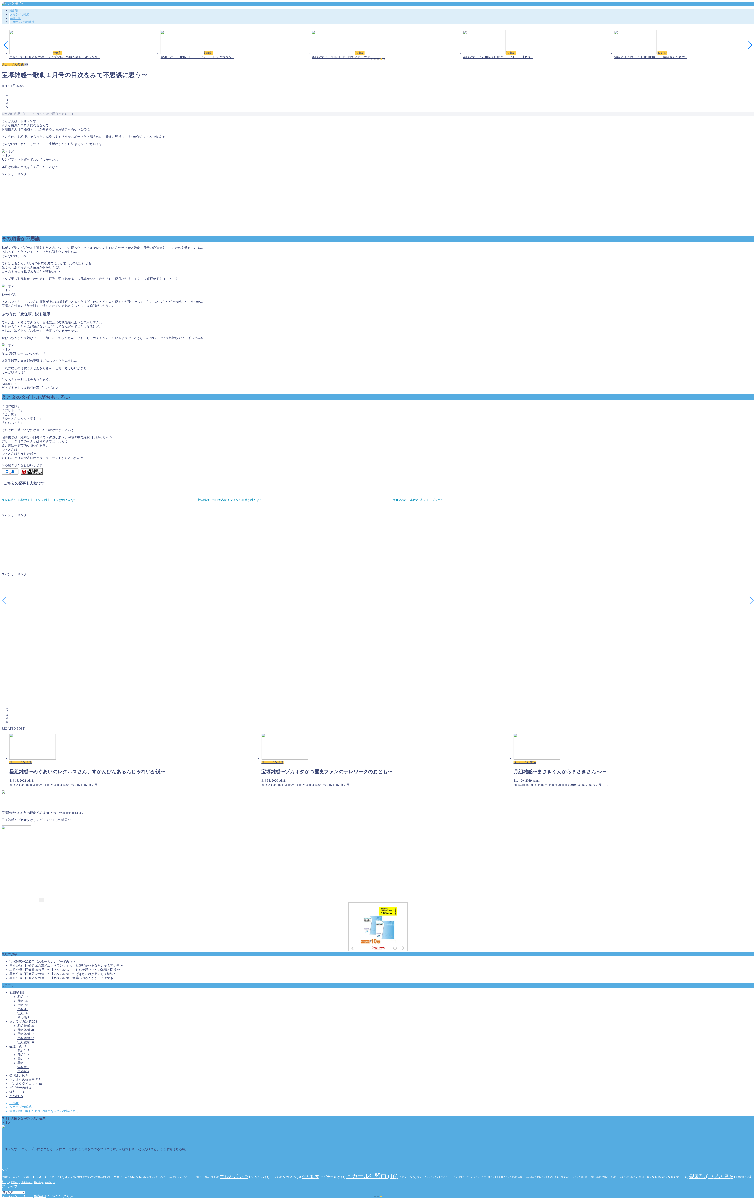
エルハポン (235, 1176)
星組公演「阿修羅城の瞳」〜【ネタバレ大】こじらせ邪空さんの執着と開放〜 (64, 969)
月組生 (23, 1054)
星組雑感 (25, 1038)
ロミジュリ (486, 1177)
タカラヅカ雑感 (19, 14)
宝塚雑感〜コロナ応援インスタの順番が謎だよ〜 (229, 500)
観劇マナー (679, 1177)
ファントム (407, 1177)
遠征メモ (16, 1092)
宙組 (22, 1013)
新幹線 (596, 1177)
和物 (541, 1177)
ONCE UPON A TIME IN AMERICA (95, 1177)
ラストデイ (441, 1177)
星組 (22, 1009)
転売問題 (742, 1177)
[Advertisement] (120, 204)
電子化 (15, 1182)
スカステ (276, 1177)
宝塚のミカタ (569, 1177)
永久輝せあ (645, 1177)
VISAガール (121, 1177)
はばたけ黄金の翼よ (207, 1177)
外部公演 (553, 1177)
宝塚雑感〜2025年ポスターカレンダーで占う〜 (42, 961)
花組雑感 (25, 1025)
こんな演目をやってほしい (180, 1177)
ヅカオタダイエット (25, 1083)
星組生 (23, 1063)
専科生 (23, 1071)
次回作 (622, 1177)
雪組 (22, 1005)
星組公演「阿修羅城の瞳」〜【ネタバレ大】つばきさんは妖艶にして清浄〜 (63, 974)
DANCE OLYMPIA (48, 1177)
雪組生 (23, 1058)
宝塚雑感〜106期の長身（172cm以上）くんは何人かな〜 (39, 500)
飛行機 (39, 1182)
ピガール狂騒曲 (372, 1176)
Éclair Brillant (138, 1177)
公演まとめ (18, 1075)
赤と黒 (725, 1176)
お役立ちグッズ (156, 1177)
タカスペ (292, 1177)
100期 (27, 1177)
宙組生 (23, 1067)
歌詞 (631, 1177)
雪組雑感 (25, 1034)
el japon (70, 1177)
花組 (22, 996)
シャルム (260, 1177)
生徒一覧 (15, 18)
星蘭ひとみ (609, 1177)
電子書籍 (27, 1182)
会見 (521, 1177)
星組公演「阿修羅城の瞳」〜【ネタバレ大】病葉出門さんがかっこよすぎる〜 (64, 978)
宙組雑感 (25, 1042)
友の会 (531, 1177)
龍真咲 (50, 1182)
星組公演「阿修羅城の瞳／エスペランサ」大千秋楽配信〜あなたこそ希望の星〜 (66, 965)
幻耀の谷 (584, 1177)
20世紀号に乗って (12, 1177)
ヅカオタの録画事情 (22, 21)
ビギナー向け (20, 1087)
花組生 (23, 1050)
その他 (23, 1017)
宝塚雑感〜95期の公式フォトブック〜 (418, 500)
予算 (513, 1177)
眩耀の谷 (662, 1177)
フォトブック (425, 1177)
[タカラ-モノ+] (12, 3)
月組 (22, 1001)
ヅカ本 (310, 1176)
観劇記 (13, 10)
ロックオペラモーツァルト (464, 1177)
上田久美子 (501, 1177)
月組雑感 (25, 1029)
